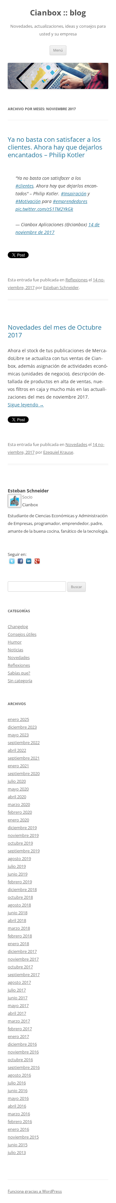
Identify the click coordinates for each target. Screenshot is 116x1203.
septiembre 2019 (24, 851)
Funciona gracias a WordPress (35, 1191)
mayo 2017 (18, 1005)
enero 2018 (18, 943)
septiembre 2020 (24, 773)
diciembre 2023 (22, 727)
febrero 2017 (20, 1029)
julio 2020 (17, 781)
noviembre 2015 (23, 1137)
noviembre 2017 (23, 959)
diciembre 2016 (22, 1044)
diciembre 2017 (22, 951)
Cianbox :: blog (58, 13)
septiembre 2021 (24, 758)
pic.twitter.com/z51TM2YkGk (44, 209)
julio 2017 (17, 990)
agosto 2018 (19, 905)
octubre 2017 (20, 967)
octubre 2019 (20, 843)
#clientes (24, 186)
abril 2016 (17, 1106)
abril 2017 (17, 1013)
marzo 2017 (19, 1021)
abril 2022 (17, 750)
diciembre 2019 (22, 827)
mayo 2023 (18, 735)
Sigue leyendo (26, 405)
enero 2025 (18, 719)
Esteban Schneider (61, 287)
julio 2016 (17, 1083)
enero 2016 (18, 1129)
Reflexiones (76, 280)
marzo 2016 (19, 1114)
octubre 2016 (20, 1059)
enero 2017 (18, 1036)
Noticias (15, 650)
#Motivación (28, 201)
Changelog (18, 626)
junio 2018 (17, 913)
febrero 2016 (20, 1121)
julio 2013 (17, 1152)
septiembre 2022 (24, 742)
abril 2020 (17, 797)
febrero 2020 (20, 812)
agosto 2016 (19, 1075)
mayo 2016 (18, 1098)
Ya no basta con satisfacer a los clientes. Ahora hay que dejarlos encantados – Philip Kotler (55, 147)
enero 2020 (18, 820)
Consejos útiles (22, 634)
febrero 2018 (20, 936)
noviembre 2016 (23, 1052)
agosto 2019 (19, 858)
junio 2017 (17, 998)
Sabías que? (19, 673)
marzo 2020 (19, 804)
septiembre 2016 (24, 1067)
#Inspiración (73, 193)
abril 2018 (17, 920)
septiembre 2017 (24, 974)
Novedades (76, 444)
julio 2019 (17, 866)
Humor (15, 642)
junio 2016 (17, 1090)
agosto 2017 (19, 982)
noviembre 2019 (23, 835)
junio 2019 (17, 874)
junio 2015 (17, 1145)
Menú (58, 50)
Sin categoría (20, 681)
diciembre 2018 (22, 889)
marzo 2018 (19, 928)
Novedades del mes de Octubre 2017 (55, 331)
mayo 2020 (18, 789)
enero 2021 (18, 766)
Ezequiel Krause (58, 452)
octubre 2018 (20, 897)
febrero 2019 (20, 882)
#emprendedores (70, 201)
